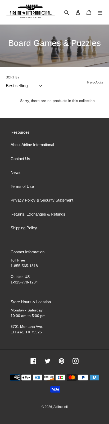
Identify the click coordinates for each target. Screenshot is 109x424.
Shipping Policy (24, 228)
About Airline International (32, 144)
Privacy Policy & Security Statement (42, 200)
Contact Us (20, 158)
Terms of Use (22, 186)
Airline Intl (60, 407)
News (16, 172)
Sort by (13, 77)
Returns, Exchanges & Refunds (38, 214)
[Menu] (100, 12)
